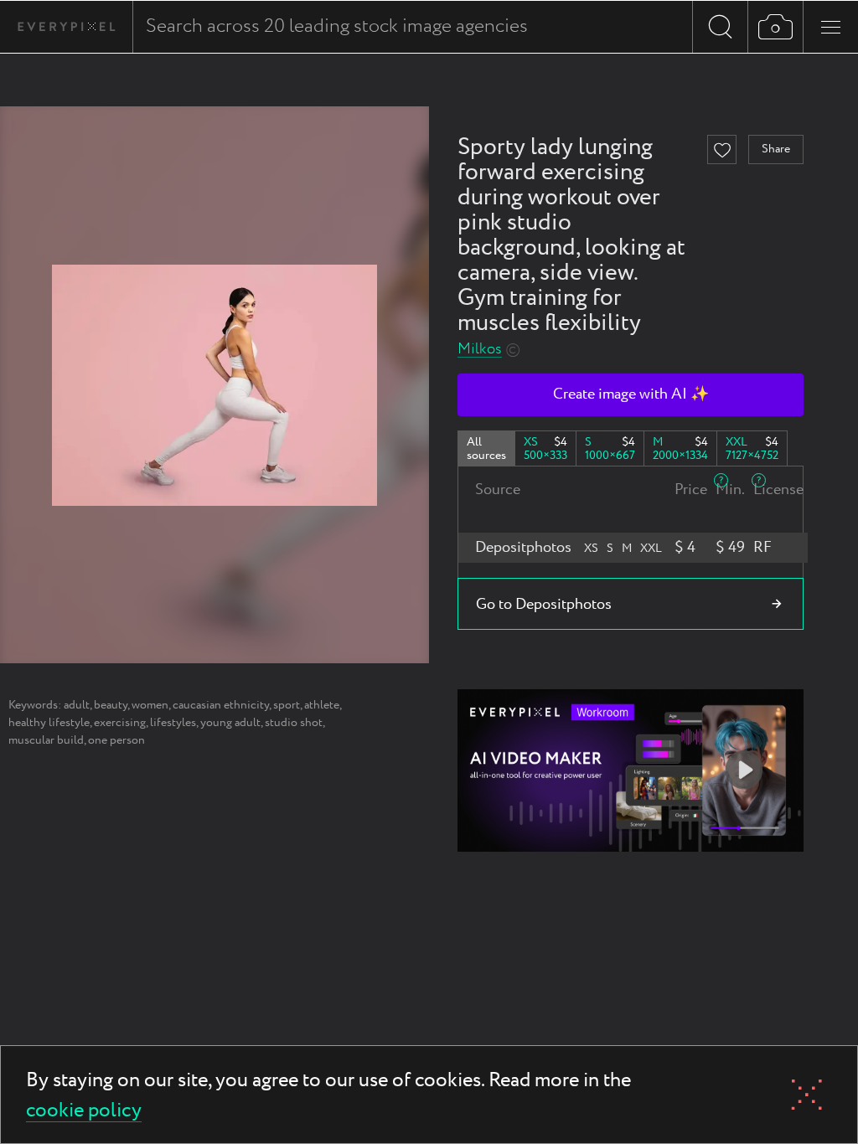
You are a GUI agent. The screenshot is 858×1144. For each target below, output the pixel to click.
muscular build (46, 740)
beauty (110, 705)
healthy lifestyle (49, 722)
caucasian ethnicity (221, 705)
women (150, 705)
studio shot (294, 722)
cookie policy (84, 1111)
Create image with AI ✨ (631, 394)
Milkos (479, 350)
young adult (230, 722)
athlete (321, 705)
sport (286, 705)
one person (116, 740)
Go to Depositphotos (544, 605)
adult (77, 705)
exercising (120, 722)
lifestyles (173, 722)
